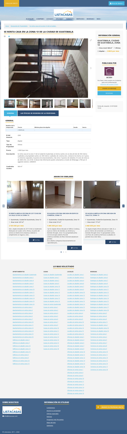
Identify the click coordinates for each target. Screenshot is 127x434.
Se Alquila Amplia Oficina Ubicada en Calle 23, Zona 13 (100, 214)
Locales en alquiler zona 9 (75, 289)
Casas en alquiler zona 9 (51, 283)
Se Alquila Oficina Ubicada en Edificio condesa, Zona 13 (62, 214)
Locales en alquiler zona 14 (76, 304)
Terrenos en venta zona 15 (99, 361)
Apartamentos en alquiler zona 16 (23, 304)
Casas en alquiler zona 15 (51, 298)
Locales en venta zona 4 (75, 313)
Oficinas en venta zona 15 (75, 390)
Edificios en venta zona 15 (21, 364)
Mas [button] (98, 19)
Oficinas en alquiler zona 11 (76, 355)
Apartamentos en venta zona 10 (23, 322)
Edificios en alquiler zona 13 (21, 349)
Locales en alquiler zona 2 (75, 277)
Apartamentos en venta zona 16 (23, 337)
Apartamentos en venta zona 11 (23, 325)
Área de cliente (116, 3)
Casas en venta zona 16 (51, 346)
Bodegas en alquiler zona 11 (99, 289)
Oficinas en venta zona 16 (75, 393)
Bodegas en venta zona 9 (98, 319)
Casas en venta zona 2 (50, 310)
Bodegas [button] (90, 19)
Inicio (7, 26)
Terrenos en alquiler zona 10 (99, 328)
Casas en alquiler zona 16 (51, 301)
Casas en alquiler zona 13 (51, 292)
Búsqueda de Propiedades (19, 26)
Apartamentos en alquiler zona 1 (23, 277)
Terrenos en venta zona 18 (99, 370)
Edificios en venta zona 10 (21, 361)
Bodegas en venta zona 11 (99, 322)
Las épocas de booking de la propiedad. (38, 113)
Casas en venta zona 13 (51, 337)
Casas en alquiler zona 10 (51, 286)
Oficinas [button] (59, 19)
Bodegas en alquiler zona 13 (99, 295)
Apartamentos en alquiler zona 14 (23, 298)
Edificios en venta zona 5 (21, 355)
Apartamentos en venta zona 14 (23, 331)
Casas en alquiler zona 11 (51, 289)
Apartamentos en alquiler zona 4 (23, 280)
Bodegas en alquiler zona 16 (99, 304)
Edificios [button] (80, 19)
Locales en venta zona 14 (75, 328)
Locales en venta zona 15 (75, 331)
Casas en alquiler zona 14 (51, 295)
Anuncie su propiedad (53, 411)
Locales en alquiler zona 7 (75, 286)
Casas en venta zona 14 (51, 340)
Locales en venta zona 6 (75, 316)
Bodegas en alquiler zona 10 (99, 286)
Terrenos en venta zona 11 (99, 355)
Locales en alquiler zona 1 (75, 275)
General (10, 113)
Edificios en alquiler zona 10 (21, 346)
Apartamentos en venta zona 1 (23, 307)
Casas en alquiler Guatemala (52, 275)
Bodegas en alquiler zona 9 (99, 283)
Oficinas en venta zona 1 (75, 370)
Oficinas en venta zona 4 (75, 373)
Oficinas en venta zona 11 (75, 381)
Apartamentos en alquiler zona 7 (23, 286)
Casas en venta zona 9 (50, 325)
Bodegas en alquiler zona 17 (99, 307)
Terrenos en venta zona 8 (98, 346)
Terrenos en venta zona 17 (99, 367)
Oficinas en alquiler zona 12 (76, 358)
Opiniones (50, 425)
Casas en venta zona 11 (51, 331)
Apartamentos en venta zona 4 (23, 313)
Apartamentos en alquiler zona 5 (23, 283)
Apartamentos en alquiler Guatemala (24, 275)
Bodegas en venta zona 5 (98, 313)
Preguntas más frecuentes (55, 420)
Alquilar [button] (29, 19)
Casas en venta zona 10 (51, 328)
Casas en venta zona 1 (50, 307)
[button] (90, 40)
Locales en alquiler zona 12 (76, 295)
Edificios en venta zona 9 (21, 358)
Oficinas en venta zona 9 (75, 375)
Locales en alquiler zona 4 (75, 280)
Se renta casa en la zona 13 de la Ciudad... (42, 26)
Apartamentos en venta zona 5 (23, 316)
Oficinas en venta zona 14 (75, 387)
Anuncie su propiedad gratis (112, 407)
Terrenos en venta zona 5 (98, 340)
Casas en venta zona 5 (50, 316)
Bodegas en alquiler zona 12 (99, 292)
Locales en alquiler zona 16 (76, 310)
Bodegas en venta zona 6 (98, 316)
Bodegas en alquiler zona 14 (99, 298)
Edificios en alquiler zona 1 (21, 340)
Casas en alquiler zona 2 (51, 280)
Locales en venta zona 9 (75, 319)
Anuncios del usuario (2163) (109, 84)
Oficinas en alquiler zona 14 (76, 361)
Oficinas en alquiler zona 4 (75, 340)
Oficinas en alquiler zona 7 (75, 346)
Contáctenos (51, 408)
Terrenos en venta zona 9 (98, 349)
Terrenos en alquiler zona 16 (99, 331)
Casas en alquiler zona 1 (51, 277)
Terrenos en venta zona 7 (98, 343)
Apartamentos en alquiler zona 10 (23, 289)
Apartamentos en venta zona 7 (23, 319)
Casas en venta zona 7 (50, 322)
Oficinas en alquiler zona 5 (75, 343)
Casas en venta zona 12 (51, 334)
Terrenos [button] (70, 19)
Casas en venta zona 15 (51, 343)
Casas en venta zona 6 (50, 319)
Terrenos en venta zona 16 (99, 364)
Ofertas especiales (53, 414)
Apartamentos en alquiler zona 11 (23, 292)
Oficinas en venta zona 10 (75, 378)
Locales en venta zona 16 (75, 334)
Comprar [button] (39, 19)
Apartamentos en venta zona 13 (23, 328)
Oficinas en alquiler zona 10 (76, 352)
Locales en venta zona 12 (75, 325)
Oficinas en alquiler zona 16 (76, 367)
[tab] (10, 113)
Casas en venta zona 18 (51, 349)
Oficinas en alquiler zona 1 (75, 337)
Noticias (49, 417)
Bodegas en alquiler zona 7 (99, 280)
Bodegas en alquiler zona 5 (99, 277)
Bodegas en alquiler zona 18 (99, 310)
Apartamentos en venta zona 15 (23, 334)
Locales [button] (49, 19)
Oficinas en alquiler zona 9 (75, 349)
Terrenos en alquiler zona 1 (99, 325)
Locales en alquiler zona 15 (76, 307)
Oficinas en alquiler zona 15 (76, 364)
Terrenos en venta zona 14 (99, 358)
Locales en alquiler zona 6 (75, 283)
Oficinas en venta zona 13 (75, 384)
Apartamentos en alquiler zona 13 (23, 295)
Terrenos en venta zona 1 (98, 334)
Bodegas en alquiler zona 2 (99, 275)
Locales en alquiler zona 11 (76, 298)
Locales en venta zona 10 (75, 322)
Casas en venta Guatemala (52, 304)
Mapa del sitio (51, 423)
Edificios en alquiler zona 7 (21, 343)
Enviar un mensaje (109, 88)
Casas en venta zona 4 (50, 313)
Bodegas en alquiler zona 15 (99, 301)
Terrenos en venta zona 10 (99, 352)
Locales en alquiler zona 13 (76, 301)
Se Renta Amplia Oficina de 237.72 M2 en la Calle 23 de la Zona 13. (25, 214)
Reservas (109, 93)
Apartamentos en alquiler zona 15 (23, 301)
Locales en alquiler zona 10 (76, 292)
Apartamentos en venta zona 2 (23, 310)
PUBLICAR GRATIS (12, 3)
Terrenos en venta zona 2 (98, 337)
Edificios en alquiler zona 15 (21, 352)
